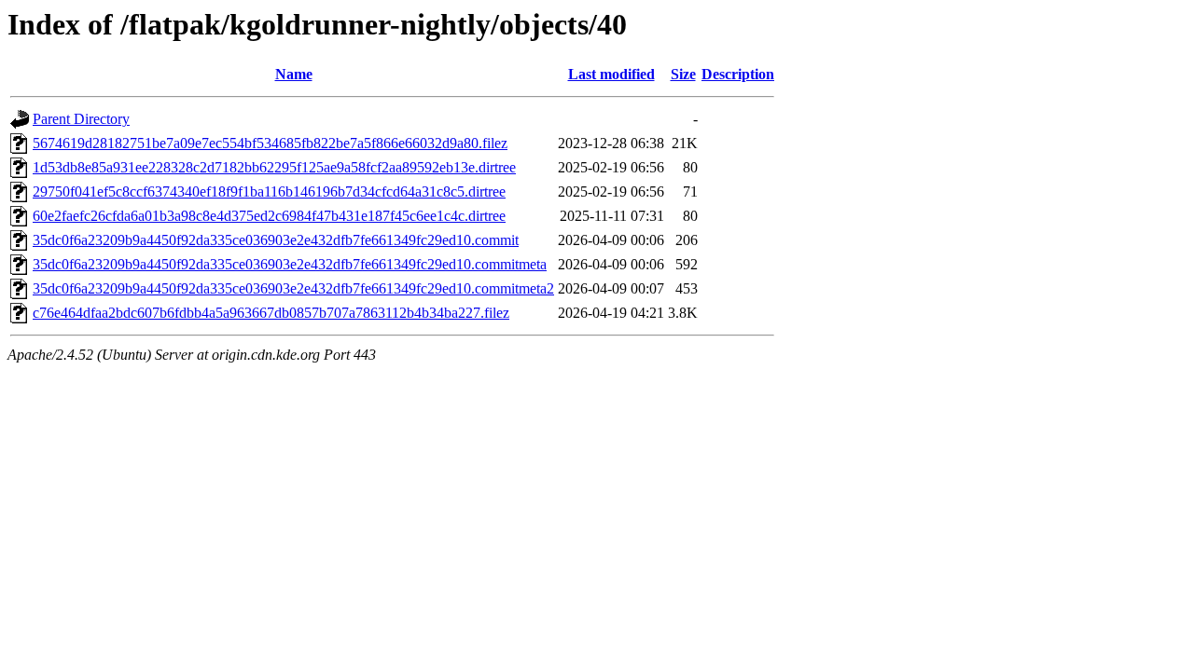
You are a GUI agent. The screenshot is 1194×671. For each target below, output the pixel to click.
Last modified (611, 74)
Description (737, 74)
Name (293, 74)
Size (683, 74)
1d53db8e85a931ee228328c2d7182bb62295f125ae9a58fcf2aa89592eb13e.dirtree (274, 167)
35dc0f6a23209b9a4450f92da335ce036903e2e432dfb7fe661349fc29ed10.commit (276, 240)
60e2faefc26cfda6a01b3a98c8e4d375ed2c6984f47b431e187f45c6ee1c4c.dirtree (269, 216)
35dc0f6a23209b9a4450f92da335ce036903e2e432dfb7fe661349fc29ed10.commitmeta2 (293, 288)
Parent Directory (81, 119)
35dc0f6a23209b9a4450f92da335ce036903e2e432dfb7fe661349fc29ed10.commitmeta (290, 264)
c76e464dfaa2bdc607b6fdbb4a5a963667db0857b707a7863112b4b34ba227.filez (271, 313)
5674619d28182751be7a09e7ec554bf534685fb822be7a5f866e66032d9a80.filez (270, 143)
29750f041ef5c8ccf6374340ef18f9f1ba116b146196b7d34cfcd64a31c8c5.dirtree (269, 191)
